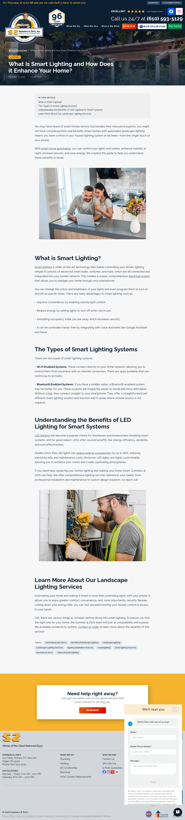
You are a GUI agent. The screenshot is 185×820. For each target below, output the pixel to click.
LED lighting (42, 435)
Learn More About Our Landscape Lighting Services (65, 113)
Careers (39, 816)
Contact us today (88, 626)
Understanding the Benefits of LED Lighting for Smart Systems (70, 110)
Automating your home (55, 642)
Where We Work (110, 26)
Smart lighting (43, 267)
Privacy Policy (8, 816)
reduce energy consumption (93, 453)
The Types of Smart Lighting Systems (58, 106)
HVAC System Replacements (75, 776)
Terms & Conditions (25, 816)
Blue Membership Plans (152, 26)
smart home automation (56, 148)
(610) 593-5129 (165, 18)
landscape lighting (111, 642)
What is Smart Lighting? (50, 102)
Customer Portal (171, 3)
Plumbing (65, 759)
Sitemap (107, 816)
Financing (153, 3)
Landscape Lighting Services (49, 648)
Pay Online (175, 26)
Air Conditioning (68, 768)
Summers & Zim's (44, 652)
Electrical (65, 772)
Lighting (14, 57)
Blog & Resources (18, 50)
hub (50, 393)
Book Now (129, 26)
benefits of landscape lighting (84, 642)
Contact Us (108, 759)
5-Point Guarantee (112, 768)
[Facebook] (171, 11)
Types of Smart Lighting (68, 652)
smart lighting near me (125, 648)
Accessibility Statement (91, 816)
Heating (64, 763)
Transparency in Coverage (67, 816)
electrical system (139, 276)
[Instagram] (179, 11)
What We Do (73, 26)
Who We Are (91, 26)
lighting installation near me (80, 648)
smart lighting (104, 648)
